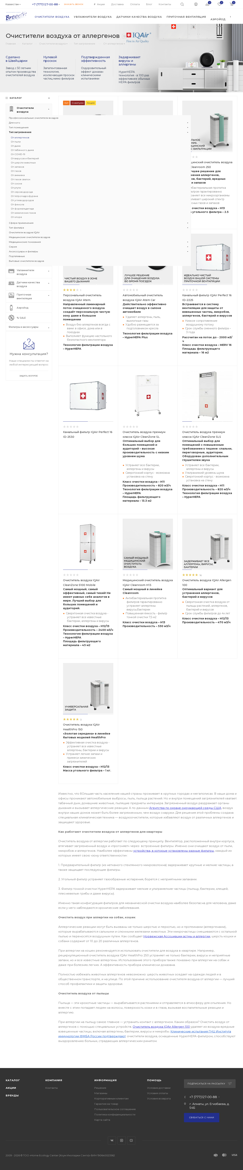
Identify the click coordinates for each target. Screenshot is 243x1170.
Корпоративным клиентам (111, 1098)
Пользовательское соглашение (115, 1109)
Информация (105, 1080)
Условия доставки (158, 1087)
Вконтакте (112, 1140)
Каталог (13, 1080)
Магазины (100, 1093)
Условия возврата (159, 1098)
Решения (100, 1087)
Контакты (51, 1087)
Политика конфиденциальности (114, 1114)
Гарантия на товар (106, 1103)
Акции (11, 1087)
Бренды (12, 1095)
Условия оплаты (157, 1093)
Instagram (122, 1140)
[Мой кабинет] (196, 4)
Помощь (154, 1080)
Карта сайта (102, 1119)
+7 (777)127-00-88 (45, 4)
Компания (53, 1080)
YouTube (131, 1140)
